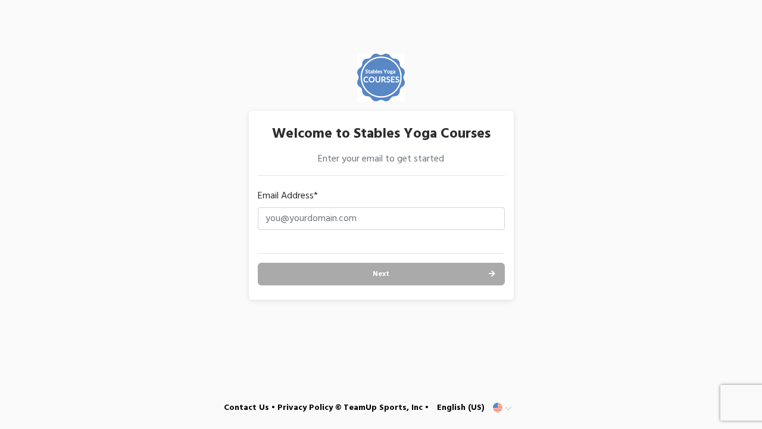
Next (381, 274)
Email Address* (288, 196)
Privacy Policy (305, 408)
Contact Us (246, 408)
